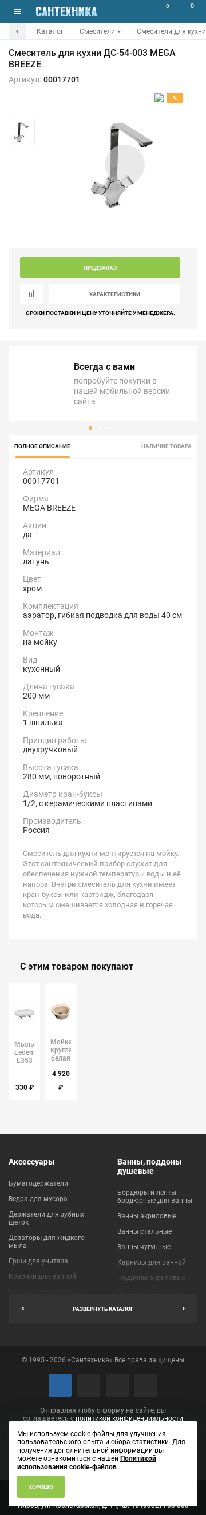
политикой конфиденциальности (129, 1418)
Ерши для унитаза (38, 1261)
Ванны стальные (144, 1231)
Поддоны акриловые (151, 1278)
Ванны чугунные (144, 1247)
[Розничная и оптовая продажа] (66, 11)
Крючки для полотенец (46, 1292)
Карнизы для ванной (151, 1262)
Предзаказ (100, 268)
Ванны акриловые (146, 1216)
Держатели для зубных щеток (46, 1218)
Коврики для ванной (42, 1277)
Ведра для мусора (38, 1199)
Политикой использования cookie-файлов (86, 1462)
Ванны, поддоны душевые (149, 1166)
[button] (90, 428)
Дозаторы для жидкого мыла (47, 1242)
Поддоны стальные (149, 1293)
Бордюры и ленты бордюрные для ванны (154, 1197)
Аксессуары (32, 1161)
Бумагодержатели (38, 1183)
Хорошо (41, 1487)
